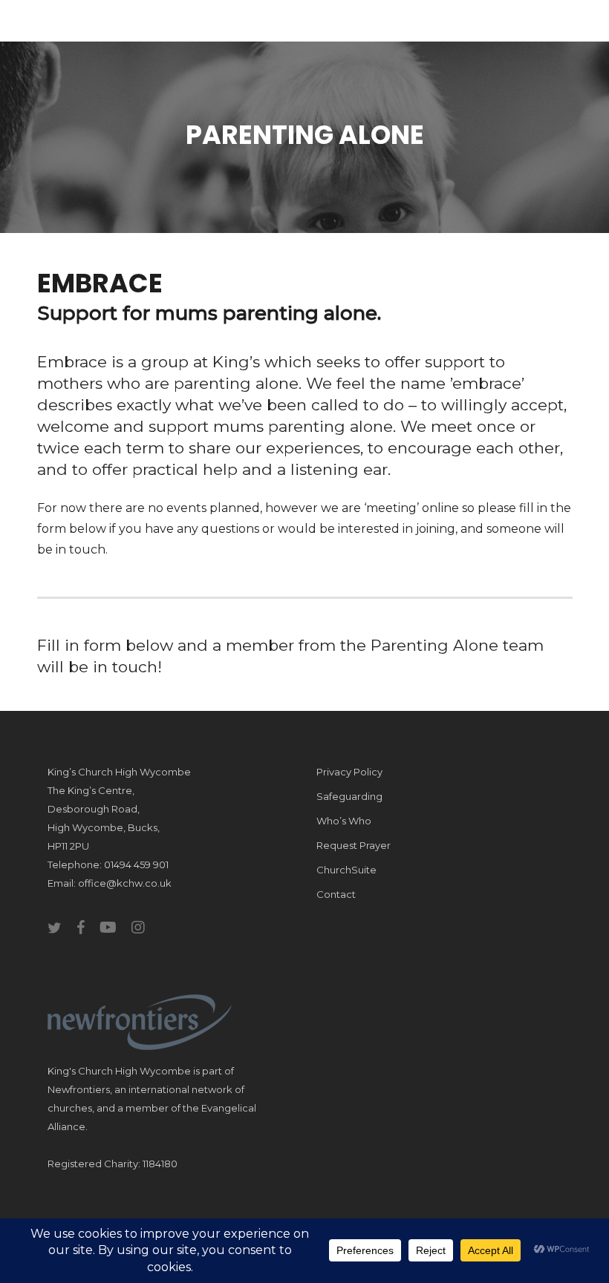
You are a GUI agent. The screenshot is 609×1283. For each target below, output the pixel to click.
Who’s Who (343, 821)
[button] (564, 24)
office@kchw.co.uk (125, 883)
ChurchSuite (346, 870)
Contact (336, 894)
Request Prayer (353, 845)
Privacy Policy (349, 772)
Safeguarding (349, 796)
